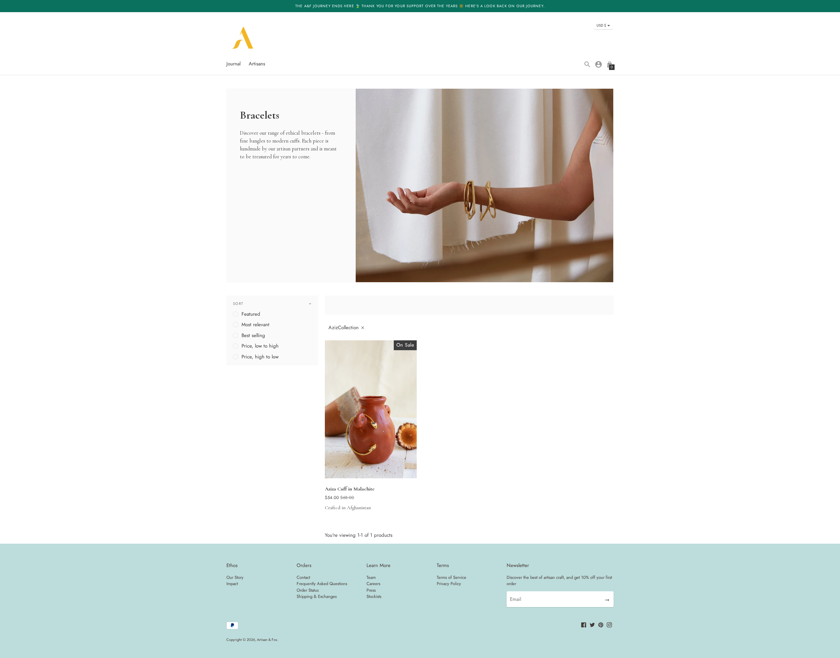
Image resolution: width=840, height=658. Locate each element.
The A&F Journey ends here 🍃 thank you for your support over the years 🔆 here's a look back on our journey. (420, 6)
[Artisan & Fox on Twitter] (592, 624)
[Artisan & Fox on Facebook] (583, 624)
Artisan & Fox (267, 639)
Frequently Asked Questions (322, 583)
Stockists (374, 596)
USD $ (601, 25)
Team (371, 577)
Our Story (234, 577)
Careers (373, 583)
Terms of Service (451, 577)
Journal (233, 63)
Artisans (257, 63)
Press (371, 590)
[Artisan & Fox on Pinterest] (600, 624)
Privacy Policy (449, 583)
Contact (303, 577)
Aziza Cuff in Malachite (349, 489)
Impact (232, 583)
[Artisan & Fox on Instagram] (609, 624)
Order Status (308, 590)
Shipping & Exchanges (317, 596)
